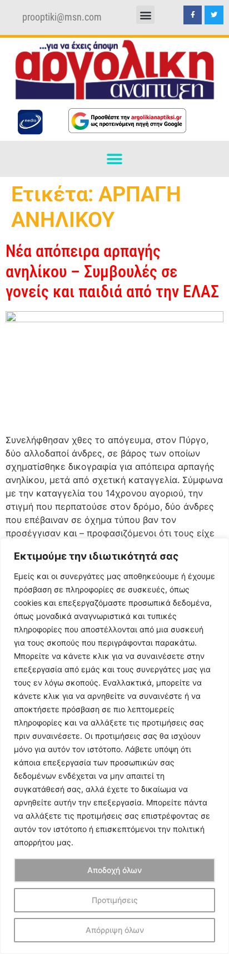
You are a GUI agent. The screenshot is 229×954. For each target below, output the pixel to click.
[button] (145, 15)
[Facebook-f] (192, 15)
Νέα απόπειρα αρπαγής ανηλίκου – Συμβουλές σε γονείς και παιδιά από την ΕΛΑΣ (112, 271)
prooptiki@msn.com (62, 17)
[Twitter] (214, 15)
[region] (114, 746)
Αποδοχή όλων (114, 870)
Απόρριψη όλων (115, 930)
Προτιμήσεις (115, 900)
